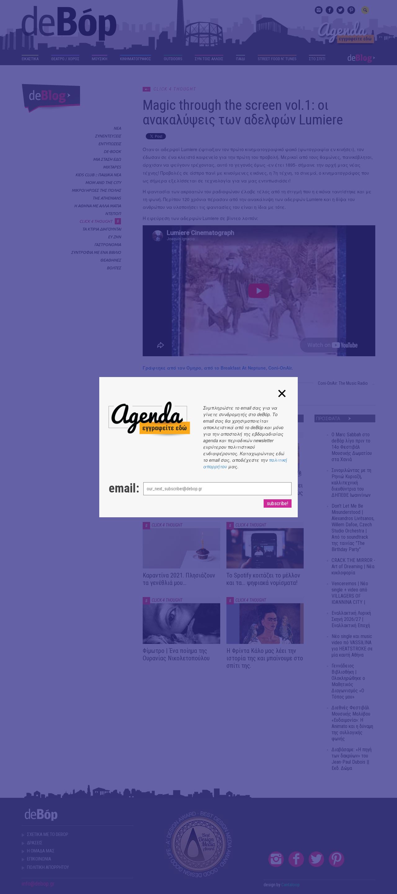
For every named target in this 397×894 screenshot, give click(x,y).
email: (120, 488)
